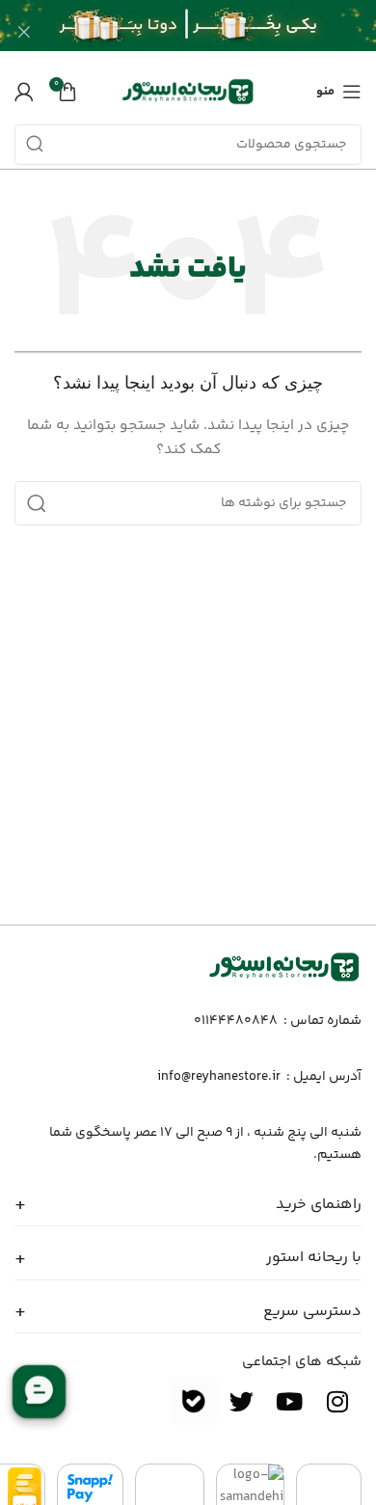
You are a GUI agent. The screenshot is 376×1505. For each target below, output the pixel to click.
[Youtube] (289, 1401)
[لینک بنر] (217, 31)
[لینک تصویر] (284, 967)
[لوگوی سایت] (188, 91)
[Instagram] (337, 1401)
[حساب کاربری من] (24, 91)
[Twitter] (241, 1401)
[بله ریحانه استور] (193, 1401)
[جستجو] (34, 144)
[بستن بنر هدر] (24, 31)
